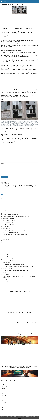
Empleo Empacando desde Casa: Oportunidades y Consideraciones (15, 234)
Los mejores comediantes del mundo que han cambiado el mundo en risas (16, 216)
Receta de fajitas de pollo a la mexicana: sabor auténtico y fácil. (14, 250)
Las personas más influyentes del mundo (10, 268)
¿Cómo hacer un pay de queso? (8, 210)
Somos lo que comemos (7, 262)
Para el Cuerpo (4, 402)
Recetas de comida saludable (8, 226)
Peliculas (3, 404)
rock (2, 407)
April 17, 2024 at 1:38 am (7, 183)
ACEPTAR (19, 418)
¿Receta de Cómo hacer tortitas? (9, 272)
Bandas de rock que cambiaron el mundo (10, 248)
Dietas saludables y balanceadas (9, 202)
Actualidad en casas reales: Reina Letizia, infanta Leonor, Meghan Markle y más (16, 270)
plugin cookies (37, 417)
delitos (15, 54)
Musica (3, 398)
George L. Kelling (34, 59)
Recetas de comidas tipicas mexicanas (10, 204)
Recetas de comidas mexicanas (8, 208)
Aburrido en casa (5, 386)
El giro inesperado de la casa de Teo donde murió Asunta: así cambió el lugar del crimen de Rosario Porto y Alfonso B (20, 239)
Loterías (3, 397)
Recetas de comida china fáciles (8, 258)
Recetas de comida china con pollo (9, 220)
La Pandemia (4, 395)
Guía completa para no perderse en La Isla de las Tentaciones (14, 230)
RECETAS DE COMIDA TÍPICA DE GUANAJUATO (10, 214)
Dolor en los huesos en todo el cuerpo (9, 222)
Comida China (5, 241)
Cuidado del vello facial (7, 274)
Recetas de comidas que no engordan (9, 212)
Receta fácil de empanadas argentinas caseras (11, 254)
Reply (2, 194)
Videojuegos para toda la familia (8, 224)
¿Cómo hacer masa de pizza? (8, 246)
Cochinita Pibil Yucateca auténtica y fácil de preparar (12, 256)
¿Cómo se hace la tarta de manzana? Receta (11, 232)
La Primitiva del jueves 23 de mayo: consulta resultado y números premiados (16, 242)
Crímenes (3, 390)
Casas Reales (4, 388)
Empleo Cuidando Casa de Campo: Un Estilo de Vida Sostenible (14, 236)
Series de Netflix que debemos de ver (9, 228)
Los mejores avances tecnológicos (9, 260)
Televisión (3, 411)
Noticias (3, 400)
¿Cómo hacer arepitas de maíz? (8, 218)
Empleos (3, 391)
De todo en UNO (4, 1)
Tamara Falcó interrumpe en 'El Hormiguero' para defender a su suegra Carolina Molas (18, 266)
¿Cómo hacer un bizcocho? (7, 244)
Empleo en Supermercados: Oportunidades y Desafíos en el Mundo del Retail (16, 281)
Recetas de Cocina (5, 405)
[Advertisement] (19, 21)
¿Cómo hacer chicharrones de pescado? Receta (11, 206)
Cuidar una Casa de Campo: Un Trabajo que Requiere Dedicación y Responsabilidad (17, 200)
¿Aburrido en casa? (6, 252)
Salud (2, 409)
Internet (3, 393)
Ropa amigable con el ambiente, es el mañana (11, 279)
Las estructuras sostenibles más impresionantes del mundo (13, 264)
